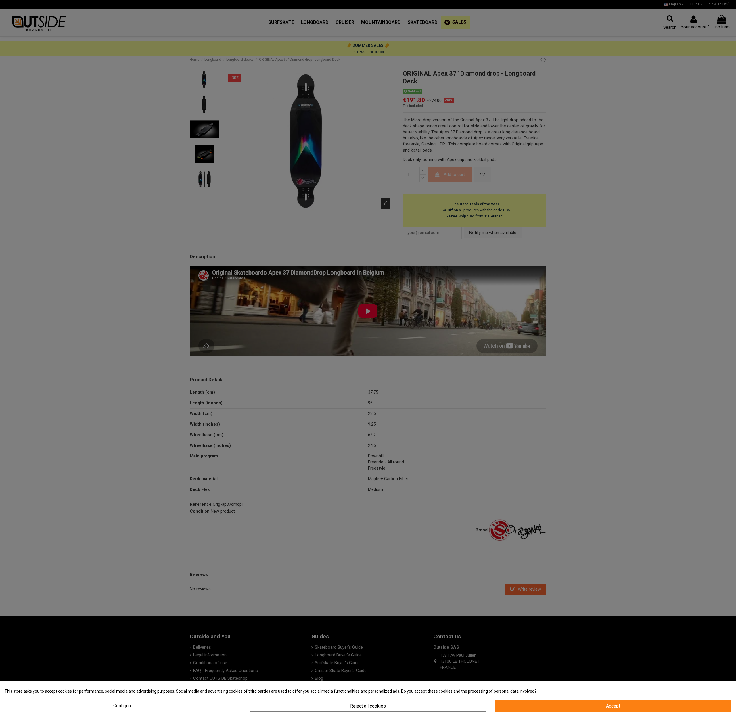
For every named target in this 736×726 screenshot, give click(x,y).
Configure (123, 705)
